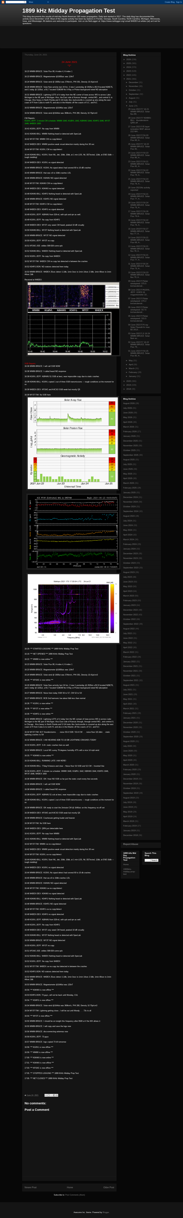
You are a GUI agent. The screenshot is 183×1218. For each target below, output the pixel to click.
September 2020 (130, 736)
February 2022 (130, 657)
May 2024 (127, 530)
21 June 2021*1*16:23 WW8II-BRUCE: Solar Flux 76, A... (139, 181)
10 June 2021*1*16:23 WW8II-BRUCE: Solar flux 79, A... (139, 274)
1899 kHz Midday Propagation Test (68, 10)
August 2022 (129, 628)
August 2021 (129, 685)
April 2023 (127, 591)
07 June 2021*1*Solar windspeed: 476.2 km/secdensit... (138, 300)
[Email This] (45, 1095)
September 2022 (130, 624)
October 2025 (129, 450)
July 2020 (127, 746)
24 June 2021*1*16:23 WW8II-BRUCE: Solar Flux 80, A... (139, 155)
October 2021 (129, 675)
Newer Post (30, 1187)
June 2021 (128, 694)
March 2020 (128, 765)
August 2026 (129, 403)
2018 (129, 389)
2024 (129, 67)
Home (70, 1187)
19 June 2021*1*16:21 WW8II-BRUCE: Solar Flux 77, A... (139, 196)
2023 (129, 71)
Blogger (106, 1212)
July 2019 (127, 802)
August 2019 (129, 798)
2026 (129, 59)
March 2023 (128, 596)
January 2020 (129, 774)
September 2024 (130, 511)
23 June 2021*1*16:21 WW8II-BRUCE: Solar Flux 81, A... (139, 163)
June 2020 (128, 751)
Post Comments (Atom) (75, 1195)
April (131, 364)
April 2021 (127, 704)
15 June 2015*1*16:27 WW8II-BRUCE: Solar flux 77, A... (139, 231)
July (131, 102)
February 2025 (130, 488)
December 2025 (130, 441)
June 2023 (128, 582)
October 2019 (129, 788)
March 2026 (128, 427)
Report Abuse (130, 844)
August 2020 (129, 741)
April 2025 (127, 478)
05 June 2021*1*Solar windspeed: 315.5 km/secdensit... (138, 318)
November (134, 86)
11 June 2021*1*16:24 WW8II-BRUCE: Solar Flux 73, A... (139, 266)
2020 (129, 381)
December (134, 82)
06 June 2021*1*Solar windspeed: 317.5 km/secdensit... (138, 309)
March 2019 (128, 821)
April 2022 (127, 647)
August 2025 (129, 459)
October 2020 (129, 732)
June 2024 (128, 525)
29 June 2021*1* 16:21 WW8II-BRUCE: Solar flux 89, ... (139, 111)
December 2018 (130, 835)
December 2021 (130, 666)
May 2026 (127, 417)
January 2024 (129, 549)
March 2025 (128, 483)
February (133, 372)
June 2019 (128, 807)
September (134, 94)
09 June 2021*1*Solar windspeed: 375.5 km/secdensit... (138, 283)
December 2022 (130, 610)
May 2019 (127, 812)
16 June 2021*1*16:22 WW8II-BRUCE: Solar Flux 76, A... (139, 222)
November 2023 (130, 558)
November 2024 (130, 502)
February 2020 (130, 769)
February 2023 (130, 600)
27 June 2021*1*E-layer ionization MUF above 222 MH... (139, 129)
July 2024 (127, 521)
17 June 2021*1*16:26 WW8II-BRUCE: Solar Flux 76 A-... (139, 213)
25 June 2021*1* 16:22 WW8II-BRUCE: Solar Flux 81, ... (139, 146)
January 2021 (129, 718)
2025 (129, 63)
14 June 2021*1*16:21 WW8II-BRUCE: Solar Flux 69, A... (139, 240)
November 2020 (130, 727)
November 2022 (130, 614)
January (133, 376)
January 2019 (129, 830)
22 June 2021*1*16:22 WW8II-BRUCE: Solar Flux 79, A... (139, 172)
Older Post (108, 1187)
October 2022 (129, 619)
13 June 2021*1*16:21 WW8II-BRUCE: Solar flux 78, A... (139, 248)
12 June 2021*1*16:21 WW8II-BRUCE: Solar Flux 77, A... (139, 257)
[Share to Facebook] (54, 1095)
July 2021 (127, 689)
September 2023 (130, 567)
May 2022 (127, 642)
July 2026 (127, 408)
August (132, 98)
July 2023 (127, 577)
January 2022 (129, 661)
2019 (129, 385)
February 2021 (130, 713)
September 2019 (130, 793)
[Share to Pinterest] (56, 1095)
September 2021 (130, 680)
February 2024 (130, 544)
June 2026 (128, 412)
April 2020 (127, 760)
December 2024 (130, 497)
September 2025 (130, 455)
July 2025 (127, 464)
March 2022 (128, 652)
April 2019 (127, 816)
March (132, 368)
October (133, 90)
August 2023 (129, 572)
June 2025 (128, 469)
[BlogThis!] (48, 1095)
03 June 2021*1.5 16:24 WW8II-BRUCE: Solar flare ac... (139, 335)
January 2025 (129, 492)
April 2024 (127, 535)
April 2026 (127, 422)
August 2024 (129, 516)
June (131, 106)
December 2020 (130, 722)
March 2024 (128, 539)
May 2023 (127, 586)
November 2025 (130, 445)
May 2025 (127, 474)
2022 (129, 75)
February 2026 (130, 431)
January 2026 (129, 436)
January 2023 (129, 605)
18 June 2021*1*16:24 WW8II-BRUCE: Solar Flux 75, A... (139, 205)
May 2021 (127, 699)
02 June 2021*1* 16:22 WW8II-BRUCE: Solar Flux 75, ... (139, 344)
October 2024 (129, 506)
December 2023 (130, 553)
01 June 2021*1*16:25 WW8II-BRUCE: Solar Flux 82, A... (139, 353)
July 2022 (127, 633)
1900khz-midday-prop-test (129, 871)
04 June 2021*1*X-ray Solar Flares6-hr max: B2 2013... (139, 327)
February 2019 (130, 826)
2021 (129, 79)
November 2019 (130, 783)
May (131, 360)
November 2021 (130, 671)
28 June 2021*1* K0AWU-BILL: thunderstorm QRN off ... (139, 120)
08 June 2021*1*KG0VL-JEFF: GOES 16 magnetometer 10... (139, 292)
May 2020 (127, 755)
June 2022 (128, 638)
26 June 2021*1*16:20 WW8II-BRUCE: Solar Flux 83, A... (139, 137)
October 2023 (129, 563)
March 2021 (128, 708)
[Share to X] (51, 1095)
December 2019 (130, 779)
